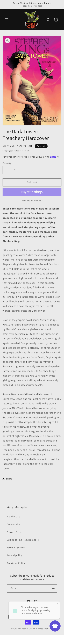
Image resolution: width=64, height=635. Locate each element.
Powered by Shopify (44, 628)
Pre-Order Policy (16, 563)
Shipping (6, 151)
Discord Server (15, 532)
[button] (7, 20)
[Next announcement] (57, 4)
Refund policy (14, 555)
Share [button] (9, 478)
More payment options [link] (32, 200)
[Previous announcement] (6, 4)
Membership (13, 516)
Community (13, 524)
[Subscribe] (53, 588)
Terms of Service (16, 547)
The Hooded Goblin (26, 628)
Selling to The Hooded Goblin (23, 539)
